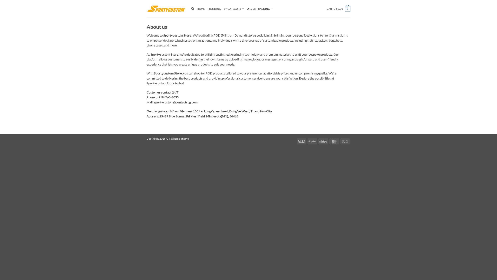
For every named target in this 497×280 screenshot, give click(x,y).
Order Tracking (258, 8)
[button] (338, 8)
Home (201, 8)
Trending (214, 8)
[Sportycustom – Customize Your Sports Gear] (166, 8)
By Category (232, 8)
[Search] (192, 8)
